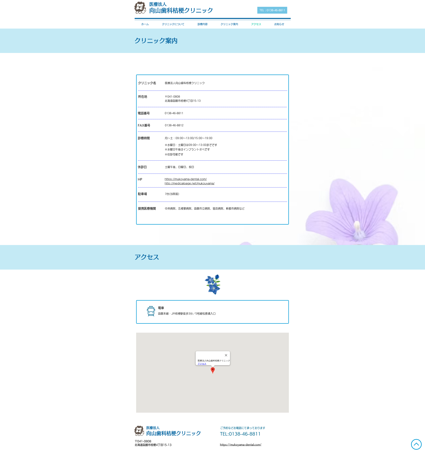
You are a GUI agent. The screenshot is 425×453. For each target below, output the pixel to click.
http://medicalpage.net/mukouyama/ (189, 183)
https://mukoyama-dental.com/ (186, 179)
